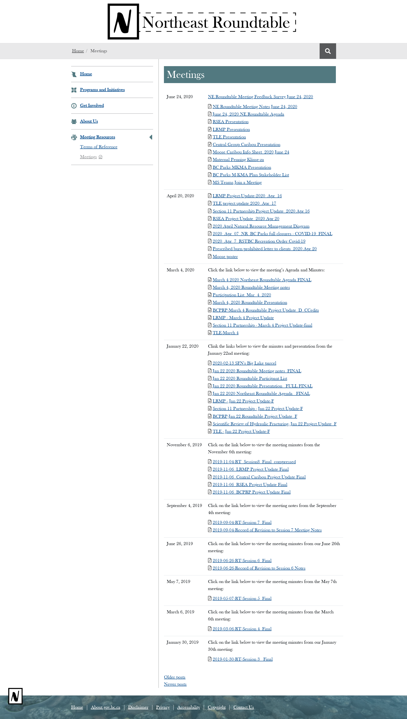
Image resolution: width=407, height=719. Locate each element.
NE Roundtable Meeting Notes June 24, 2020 (255, 106)
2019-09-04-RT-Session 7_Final (242, 522)
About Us (89, 121)
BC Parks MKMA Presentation (242, 167)
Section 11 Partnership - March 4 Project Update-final (262, 325)
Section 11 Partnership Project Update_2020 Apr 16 (261, 211)
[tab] (112, 152)
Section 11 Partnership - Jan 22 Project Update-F (258, 408)
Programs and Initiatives (102, 90)
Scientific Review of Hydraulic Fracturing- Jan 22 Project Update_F (274, 424)
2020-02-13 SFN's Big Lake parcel (244, 363)
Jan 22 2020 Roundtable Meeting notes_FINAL (257, 371)
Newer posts (175, 684)
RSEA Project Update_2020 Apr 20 (246, 219)
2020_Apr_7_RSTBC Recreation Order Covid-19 (259, 241)
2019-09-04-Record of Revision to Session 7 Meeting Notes (267, 530)
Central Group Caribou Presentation (246, 144)
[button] (150, 137)
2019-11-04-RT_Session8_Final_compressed (254, 462)
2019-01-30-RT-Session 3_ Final (243, 659)
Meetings (88, 157)
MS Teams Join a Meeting (237, 182)
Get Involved (92, 105)
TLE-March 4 (225, 333)
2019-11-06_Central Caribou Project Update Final (259, 477)
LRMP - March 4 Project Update (243, 318)
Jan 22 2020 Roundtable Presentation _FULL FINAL (262, 386)
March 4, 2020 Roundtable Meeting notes (251, 287)
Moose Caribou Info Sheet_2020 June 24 (251, 152)
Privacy (163, 707)
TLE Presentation (229, 137)
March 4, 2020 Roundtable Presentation (250, 302)
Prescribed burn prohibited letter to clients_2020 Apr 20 (265, 249)
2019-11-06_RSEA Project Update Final (250, 484)
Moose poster (225, 256)
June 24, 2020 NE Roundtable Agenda (248, 114)
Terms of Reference (99, 147)
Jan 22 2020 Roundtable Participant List (250, 378)
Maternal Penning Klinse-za (238, 159)
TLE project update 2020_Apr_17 (244, 203)
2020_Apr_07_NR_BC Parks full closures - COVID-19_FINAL (272, 234)
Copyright (217, 707)
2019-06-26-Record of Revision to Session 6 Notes (259, 568)
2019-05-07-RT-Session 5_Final (242, 598)
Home (78, 51)
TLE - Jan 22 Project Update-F (241, 431)
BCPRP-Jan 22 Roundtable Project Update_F (255, 416)
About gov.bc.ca (105, 707)
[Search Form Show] (328, 51)
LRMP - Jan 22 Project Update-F (243, 401)
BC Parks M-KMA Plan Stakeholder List (251, 175)
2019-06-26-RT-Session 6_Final (242, 560)
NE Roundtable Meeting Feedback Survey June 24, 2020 (260, 97)
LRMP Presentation (231, 129)
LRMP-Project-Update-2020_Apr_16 (247, 196)
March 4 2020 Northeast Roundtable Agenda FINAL (262, 280)
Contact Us (243, 707)
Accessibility (188, 707)
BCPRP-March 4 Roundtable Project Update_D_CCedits (266, 310)
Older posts (174, 677)
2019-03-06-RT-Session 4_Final (242, 629)
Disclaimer (138, 707)
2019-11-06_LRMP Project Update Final (251, 469)
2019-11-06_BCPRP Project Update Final (251, 492)
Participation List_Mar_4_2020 (242, 295)
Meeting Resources (97, 137)
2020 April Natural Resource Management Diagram (261, 226)
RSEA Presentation (230, 122)
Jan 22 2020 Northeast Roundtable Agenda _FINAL (261, 393)
